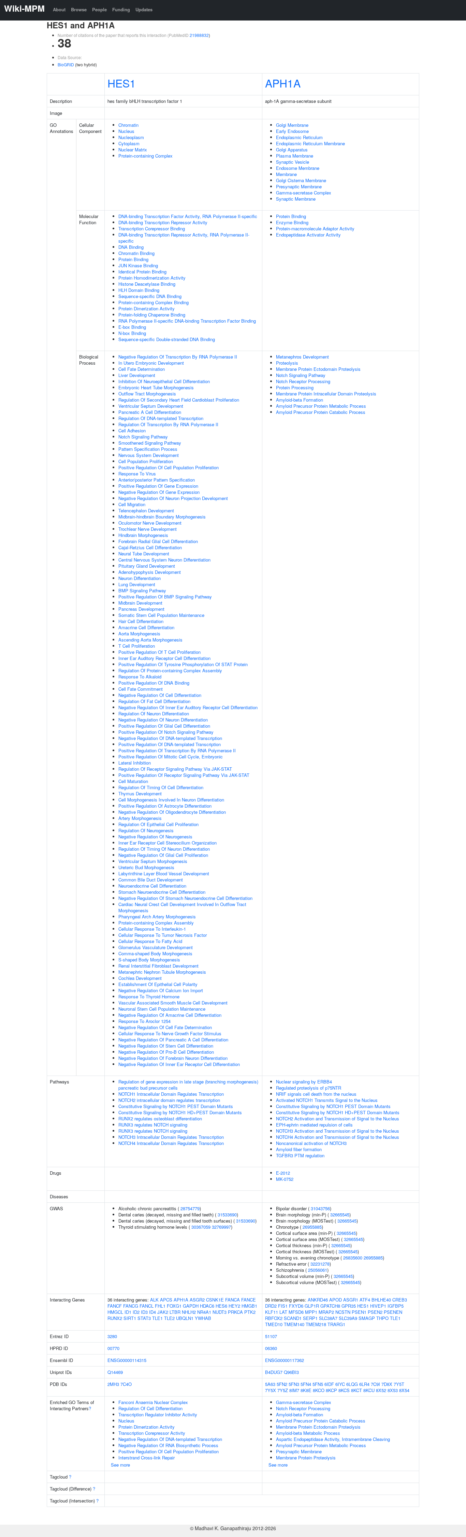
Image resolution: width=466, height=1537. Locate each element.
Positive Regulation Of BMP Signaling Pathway (165, 596)
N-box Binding (132, 333)
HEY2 (234, 1306)
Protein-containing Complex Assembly (156, 922)
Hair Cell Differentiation (140, 621)
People (99, 9)
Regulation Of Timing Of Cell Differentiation (160, 787)
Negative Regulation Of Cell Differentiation (159, 695)
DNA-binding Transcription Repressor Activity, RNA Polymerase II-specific (183, 237)
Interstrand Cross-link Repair (146, 1457)
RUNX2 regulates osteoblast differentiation (160, 1118)
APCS (166, 1299)
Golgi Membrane (292, 125)
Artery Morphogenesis (140, 818)
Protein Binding (133, 259)
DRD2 (271, 1306)
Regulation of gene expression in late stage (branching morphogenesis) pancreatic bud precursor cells (188, 1084)
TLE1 (157, 1318)
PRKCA (235, 1312)
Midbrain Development (140, 602)
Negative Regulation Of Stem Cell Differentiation (165, 1045)
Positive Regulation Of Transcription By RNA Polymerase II (177, 750)
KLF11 (271, 1312)
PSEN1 (359, 1312)
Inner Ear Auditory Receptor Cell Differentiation (164, 658)
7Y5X (270, 1390)
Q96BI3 (291, 1372)
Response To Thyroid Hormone (148, 996)
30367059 (200, 1227)
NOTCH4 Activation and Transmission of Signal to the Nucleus (337, 1137)
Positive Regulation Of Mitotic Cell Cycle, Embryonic (170, 756)
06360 (271, 1348)
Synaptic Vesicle (292, 162)
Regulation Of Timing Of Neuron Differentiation (164, 849)
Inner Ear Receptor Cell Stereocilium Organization (167, 842)
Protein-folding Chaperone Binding (151, 314)
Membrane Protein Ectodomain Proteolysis (318, 369)
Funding (121, 9)
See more (120, 1464)
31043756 (320, 1208)
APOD (335, 1299)
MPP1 (311, 1312)
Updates (143, 9)
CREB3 (399, 1299)
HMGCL (115, 1312)
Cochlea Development (140, 978)
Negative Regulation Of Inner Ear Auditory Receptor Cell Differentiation (188, 707)
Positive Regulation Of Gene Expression (158, 486)
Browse (79, 9)
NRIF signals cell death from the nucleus (316, 1094)
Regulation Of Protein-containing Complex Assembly (170, 670)
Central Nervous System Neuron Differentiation (164, 559)
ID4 (152, 1312)
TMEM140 (294, 1324)
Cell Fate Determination (141, 369)
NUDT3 (220, 1312)
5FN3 (294, 1384)
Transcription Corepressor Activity (151, 1433)
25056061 (317, 1270)
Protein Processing (295, 387)
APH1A (283, 83)
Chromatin (128, 125)
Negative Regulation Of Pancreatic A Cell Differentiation (173, 1039)
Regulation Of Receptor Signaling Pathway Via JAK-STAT (175, 769)
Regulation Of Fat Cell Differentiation (154, 701)
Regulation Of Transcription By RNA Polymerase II (168, 424)
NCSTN (342, 1312)
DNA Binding (131, 247)
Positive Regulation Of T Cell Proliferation (159, 652)
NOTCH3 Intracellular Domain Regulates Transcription (171, 1137)
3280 (112, 1336)
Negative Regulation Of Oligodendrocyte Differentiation (172, 812)
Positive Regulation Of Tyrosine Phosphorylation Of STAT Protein (183, 664)
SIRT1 (129, 1318)
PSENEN (393, 1312)
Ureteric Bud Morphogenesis (146, 867)
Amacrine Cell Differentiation (146, 627)
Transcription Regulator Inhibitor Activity (157, 1414)
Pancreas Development (141, 609)
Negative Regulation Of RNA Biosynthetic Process (168, 1445)
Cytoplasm (129, 143)
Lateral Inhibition (134, 762)
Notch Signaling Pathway (143, 436)
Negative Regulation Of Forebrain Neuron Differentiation (173, 1058)
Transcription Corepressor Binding (151, 228)
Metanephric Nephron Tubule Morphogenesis (162, 972)
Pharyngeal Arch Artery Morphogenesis (157, 916)
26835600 (352, 1257)
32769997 (221, 1227)
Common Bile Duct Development (150, 879)
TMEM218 (316, 1324)
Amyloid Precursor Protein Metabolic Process (321, 406)
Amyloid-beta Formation (299, 399)
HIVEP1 (378, 1306)
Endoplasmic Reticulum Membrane (310, 143)
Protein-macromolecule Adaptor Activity (315, 228)
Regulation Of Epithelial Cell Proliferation (158, 824)
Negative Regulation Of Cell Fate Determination (165, 1027)
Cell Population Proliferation (145, 461)
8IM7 (294, 1390)
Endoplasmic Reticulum (299, 137)
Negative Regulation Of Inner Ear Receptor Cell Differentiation (179, 1064)
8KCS (344, 1390)
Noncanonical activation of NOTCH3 (311, 1143)
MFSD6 (296, 1312)
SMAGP (367, 1318)
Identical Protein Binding (142, 271)
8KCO (318, 1390)
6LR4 (364, 1384)
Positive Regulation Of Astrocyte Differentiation (165, 806)
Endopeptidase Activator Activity (308, 234)
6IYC (340, 1384)
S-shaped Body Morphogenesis (149, 959)
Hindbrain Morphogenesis (143, 535)
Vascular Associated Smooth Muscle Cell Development (173, 1002)
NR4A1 (204, 1312)
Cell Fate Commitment (140, 689)
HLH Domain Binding (138, 290)
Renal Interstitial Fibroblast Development (158, 965)
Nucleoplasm (131, 137)
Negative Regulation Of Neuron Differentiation (163, 719)
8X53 (393, 1390)
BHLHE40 (381, 1299)
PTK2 (250, 1312)
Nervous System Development (148, 455)
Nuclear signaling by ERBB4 (304, 1081)
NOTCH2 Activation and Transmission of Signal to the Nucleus (337, 1118)
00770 (113, 1348)
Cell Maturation (133, 781)
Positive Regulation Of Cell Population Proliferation (168, 467)
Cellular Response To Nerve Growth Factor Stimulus (169, 1033)
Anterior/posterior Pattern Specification (156, 479)
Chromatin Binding (136, 253)
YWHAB (203, 1318)
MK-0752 (284, 1179)
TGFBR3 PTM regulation (300, 1155)
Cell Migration (131, 504)
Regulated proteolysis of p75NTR (308, 1087)
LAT (283, 1312)
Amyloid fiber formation (299, 1149)
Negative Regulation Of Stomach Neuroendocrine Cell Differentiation (185, 898)
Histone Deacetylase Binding (146, 284)
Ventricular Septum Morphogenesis (152, 861)
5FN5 (317, 1384)
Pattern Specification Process (147, 449)
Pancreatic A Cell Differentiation (149, 412)
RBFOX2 (273, 1318)
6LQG (352, 1384)
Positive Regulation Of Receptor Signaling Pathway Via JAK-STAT (183, 775)
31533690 (227, 1214)
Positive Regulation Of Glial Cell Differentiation (164, 726)
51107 (271, 1336)
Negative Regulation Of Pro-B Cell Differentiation (166, 1052)
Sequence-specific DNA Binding (149, 296)
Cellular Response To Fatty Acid (150, 941)
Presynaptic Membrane (299, 186)
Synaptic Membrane (296, 199)
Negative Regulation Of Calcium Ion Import (160, 990)
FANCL (147, 1306)
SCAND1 (293, 1318)
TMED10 (273, 1324)
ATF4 (365, 1299)
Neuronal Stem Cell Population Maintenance (161, 1009)
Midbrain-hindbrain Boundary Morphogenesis (162, 516)
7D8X (386, 1384)
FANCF (114, 1306)
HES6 (221, 1306)
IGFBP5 (396, 1306)
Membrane (286, 174)
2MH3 (113, 1384)
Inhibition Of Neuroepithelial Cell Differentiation (164, 381)
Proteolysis (287, 363)
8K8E (306, 1390)
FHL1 (160, 1306)
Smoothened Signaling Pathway (149, 443)
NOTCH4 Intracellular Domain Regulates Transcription (171, 1143)
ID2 (136, 1312)
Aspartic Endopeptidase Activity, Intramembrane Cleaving (333, 1439)
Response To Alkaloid (139, 676)
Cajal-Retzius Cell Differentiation (150, 547)
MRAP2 (326, 1312)
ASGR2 (197, 1299)
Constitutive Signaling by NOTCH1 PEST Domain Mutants (175, 1106)
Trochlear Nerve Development (147, 529)
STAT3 (144, 1318)
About (59, 9)
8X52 (381, 1390)
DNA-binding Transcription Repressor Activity (162, 222)
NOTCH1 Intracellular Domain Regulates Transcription (171, 1094)
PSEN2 (375, 1312)
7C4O (126, 1384)
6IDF (329, 1384)
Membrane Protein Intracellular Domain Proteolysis (326, 393)
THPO (382, 1318)
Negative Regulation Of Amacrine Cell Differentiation (169, 1015)
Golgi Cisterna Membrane (301, 180)
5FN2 (282, 1384)
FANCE (248, 1299)
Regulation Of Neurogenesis (146, 830)
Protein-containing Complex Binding (153, 302)
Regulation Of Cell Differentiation (150, 1408)
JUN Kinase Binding (138, 265)
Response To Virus (137, 473)
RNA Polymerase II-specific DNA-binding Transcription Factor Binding (187, 321)
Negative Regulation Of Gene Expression (159, 492)
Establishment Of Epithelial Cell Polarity (158, 984)
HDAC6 (207, 1306)
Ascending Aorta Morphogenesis (150, 639)
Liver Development (136, 375)
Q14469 (115, 1372)
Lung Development (136, 584)
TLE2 (169, 1318)
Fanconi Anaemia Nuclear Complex (153, 1402)
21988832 (199, 35)
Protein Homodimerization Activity (152, 277)
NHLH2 (189, 1312)
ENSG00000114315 (126, 1360)
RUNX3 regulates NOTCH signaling (152, 1124)
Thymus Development (140, 793)
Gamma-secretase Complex (303, 192)
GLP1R (312, 1306)
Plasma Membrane (294, 155)
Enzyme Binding (292, 222)
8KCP (331, 1390)
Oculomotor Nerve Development (149, 523)
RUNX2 (114, 1318)
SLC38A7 (328, 1318)
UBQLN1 (184, 1318)
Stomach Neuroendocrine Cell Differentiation (161, 892)
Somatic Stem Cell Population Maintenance (161, 615)
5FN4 (306, 1384)
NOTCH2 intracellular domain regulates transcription (169, 1100)
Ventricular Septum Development (150, 406)
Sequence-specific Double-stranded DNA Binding (166, 339)
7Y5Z (282, 1390)
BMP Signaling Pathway (142, 590)
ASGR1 (350, 1299)
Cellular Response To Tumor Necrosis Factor (162, 935)
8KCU (369, 1390)
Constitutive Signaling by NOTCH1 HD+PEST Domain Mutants (180, 1112)
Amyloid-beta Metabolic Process (308, 1433)
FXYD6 (296, 1306)
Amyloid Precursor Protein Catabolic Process (320, 412)
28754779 (190, 1208)
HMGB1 (249, 1306)
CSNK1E (215, 1299)
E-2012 (283, 1173)
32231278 (320, 1263)
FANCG (130, 1306)
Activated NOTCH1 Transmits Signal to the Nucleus (327, 1100)
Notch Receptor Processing (303, 381)
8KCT (356, 1390)
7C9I (375, 1384)
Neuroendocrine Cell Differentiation (152, 885)
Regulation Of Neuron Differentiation (153, 713)
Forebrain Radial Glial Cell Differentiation (158, 541)
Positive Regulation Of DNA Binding (153, 682)
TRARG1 (336, 1324)
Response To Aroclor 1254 (144, 1021)
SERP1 (310, 1318)
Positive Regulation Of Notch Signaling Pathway (166, 732)
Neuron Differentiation (139, 578)
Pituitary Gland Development (146, 566)
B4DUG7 (273, 1372)
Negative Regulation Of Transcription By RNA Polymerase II (177, 356)
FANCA (232, 1299)
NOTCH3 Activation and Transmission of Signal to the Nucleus (337, 1131)
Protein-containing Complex (145, 155)
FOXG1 (174, 1306)
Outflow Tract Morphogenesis (147, 393)
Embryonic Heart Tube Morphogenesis (156, 387)
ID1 (128, 1312)
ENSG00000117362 (284, 1360)
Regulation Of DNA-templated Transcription (160, 418)
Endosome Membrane (297, 168)
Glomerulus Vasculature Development (155, 947)
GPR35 (348, 1306)
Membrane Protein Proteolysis (306, 1457)
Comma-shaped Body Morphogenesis (155, 953)
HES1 (121, 83)
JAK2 (162, 1312)
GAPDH (191, 1306)
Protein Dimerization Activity (146, 308)
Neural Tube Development (143, 553)
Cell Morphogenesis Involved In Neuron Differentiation (171, 799)
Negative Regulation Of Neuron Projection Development (173, 498)
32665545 (339, 1214)
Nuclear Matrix (132, 149)
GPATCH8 (330, 1306)
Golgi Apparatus (292, 149)
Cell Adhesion (132, 430)
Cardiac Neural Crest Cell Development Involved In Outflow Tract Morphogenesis (182, 907)
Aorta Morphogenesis (139, 633)
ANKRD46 (318, 1299)
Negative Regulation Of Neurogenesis (155, 836)
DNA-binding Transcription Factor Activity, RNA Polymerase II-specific (187, 216)
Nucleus (126, 131)
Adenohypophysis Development (149, 572)
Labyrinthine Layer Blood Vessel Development (163, 873)
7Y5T (399, 1384)
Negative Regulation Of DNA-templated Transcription (170, 738)
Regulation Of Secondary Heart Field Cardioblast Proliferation (178, 399)
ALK (154, 1299)
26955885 (312, 1227)
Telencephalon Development (146, 510)
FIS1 (283, 1306)
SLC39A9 (348, 1318)
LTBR (175, 1312)
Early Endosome (292, 131)
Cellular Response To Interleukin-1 (152, 929)
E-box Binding (132, 327)
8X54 (404, 1390)
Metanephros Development (302, 356)
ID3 (144, 1312)
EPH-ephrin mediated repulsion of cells (314, 1124)
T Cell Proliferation (136, 646)
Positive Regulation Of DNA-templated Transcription (169, 744)
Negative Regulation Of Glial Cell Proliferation (163, 855)
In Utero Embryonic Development (151, 363)
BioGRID (66, 64)
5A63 (270, 1384)
